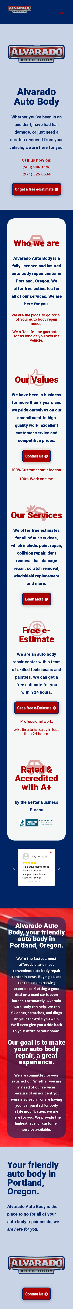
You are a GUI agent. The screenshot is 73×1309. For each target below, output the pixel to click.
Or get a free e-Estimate (34, 189)
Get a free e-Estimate (34, 708)
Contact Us (34, 456)
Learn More (34, 599)
